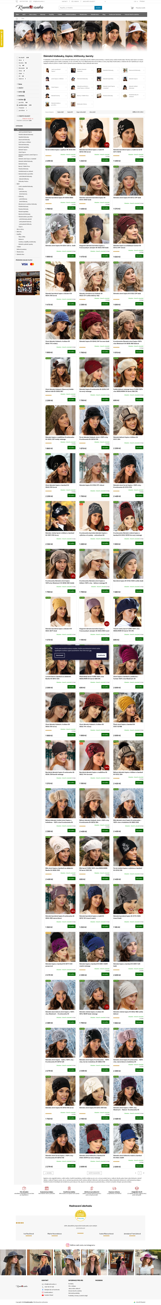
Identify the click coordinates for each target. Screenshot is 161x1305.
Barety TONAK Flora (24, 166)
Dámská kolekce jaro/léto (26, 174)
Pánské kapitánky (23, 212)
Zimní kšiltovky (23, 202)
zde (90, 651)
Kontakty (65, 1)
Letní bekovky (23, 191)
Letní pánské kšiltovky (25, 224)
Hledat (98, 8)
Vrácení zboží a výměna (75, 1291)
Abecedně (92, 112)
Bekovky (21, 189)
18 (143, 1173)
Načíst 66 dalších (94, 1173)
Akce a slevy (20, 229)
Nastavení (59, 655)
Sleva (22, 71)
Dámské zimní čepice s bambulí (27, 159)
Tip (21, 66)
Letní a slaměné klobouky (26, 186)
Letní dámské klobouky (25, 176)
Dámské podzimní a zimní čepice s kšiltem (28, 155)
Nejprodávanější (81, 112)
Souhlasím (101, 655)
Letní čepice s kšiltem (25, 142)
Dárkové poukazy (22, 249)
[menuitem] (17, 14)
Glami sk (22, 79)
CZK (135, 1)
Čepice (21, 227)
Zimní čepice (22, 152)
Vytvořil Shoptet (140, 1302)
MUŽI (18, 184)
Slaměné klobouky (24, 137)
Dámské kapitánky (24, 147)
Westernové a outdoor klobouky (28, 204)
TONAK (19, 247)
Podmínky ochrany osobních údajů (78, 1296)
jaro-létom (23, 110)
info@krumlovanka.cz (50, 1284)
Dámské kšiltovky (24, 179)
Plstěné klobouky (23, 207)
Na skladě (24, 58)
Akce (21, 60)
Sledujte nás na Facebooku (52, 1290)
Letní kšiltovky (23, 199)
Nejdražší (70, 112)
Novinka (23, 63)
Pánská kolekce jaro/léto (26, 217)
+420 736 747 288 (49, 1287)
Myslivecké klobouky (24, 214)
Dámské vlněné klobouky (26, 161)
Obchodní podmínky (74, 1293)
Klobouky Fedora (23, 181)
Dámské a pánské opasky (26, 244)
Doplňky (19, 234)
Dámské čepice (23, 150)
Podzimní (23, 108)
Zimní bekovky (23, 194)
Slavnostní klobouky (24, 140)
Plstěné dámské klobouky (26, 135)
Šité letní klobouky (24, 145)
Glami (21, 73)
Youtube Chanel (48, 1295)
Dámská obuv (20, 254)
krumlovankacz (48, 1292)
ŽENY (18, 130)
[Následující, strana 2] (139, 1173)
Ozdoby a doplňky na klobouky (27, 242)
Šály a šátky (22, 237)
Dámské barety (23, 164)
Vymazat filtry (26, 119)
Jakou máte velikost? (89, 1)
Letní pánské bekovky (25, 222)
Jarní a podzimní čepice (25, 132)
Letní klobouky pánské (25, 219)
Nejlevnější (61, 112)
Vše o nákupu (75, 1)
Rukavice (21, 239)
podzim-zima (25, 105)
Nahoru (49, 1173)
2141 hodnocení (80, 1228)
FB (21, 76)
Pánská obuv (20, 252)
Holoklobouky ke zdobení (26, 171)
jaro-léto (23, 102)
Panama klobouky (23, 169)
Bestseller (23, 68)
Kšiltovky (21, 196)
